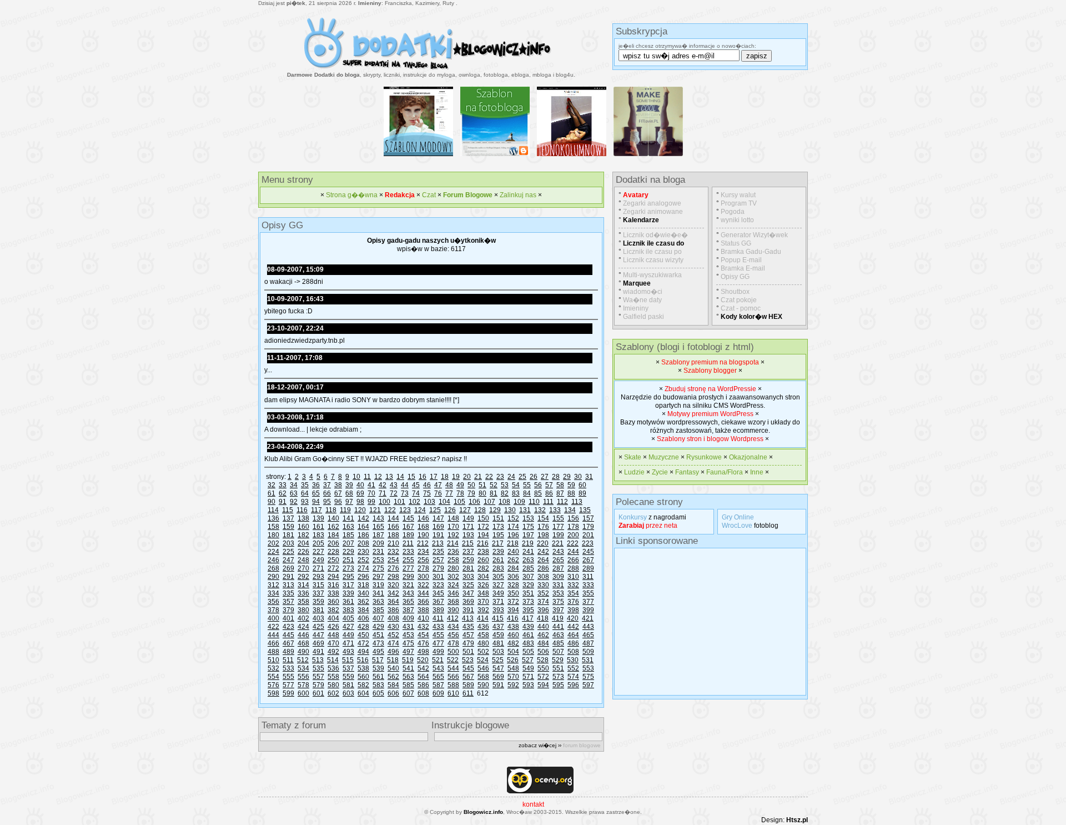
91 (282, 502)
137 (288, 518)
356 (273, 602)
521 (438, 660)
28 (556, 477)
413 (468, 618)
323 (438, 585)
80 (482, 493)
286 (543, 568)
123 (405, 510)
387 (408, 610)
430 (393, 627)
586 (423, 685)
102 (414, 502)
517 (378, 660)
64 (305, 493)
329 (528, 585)
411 (438, 618)
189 (408, 535)
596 (573, 685)
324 (453, 585)
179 (588, 527)
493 (348, 652)
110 (534, 502)
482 (513, 643)
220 (543, 543)
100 (384, 502)
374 (543, 602)
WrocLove (737, 525)
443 (588, 627)
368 (453, 602)
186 (363, 535)
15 (411, 477)
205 (318, 543)
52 (493, 485)
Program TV (739, 203)
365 (408, 602)
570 (513, 677)
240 (513, 552)
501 (468, 652)
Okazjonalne (748, 457)
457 (468, 635)
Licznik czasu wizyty (653, 260)
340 (363, 593)
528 (543, 660)
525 (498, 660)
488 (273, 652)
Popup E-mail (741, 260)
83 (516, 493)
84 (527, 493)
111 (548, 502)
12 (378, 477)
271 (318, 568)
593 (528, 685)
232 (393, 552)
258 (453, 560)
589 (468, 685)
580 (333, 685)
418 (543, 618)
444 (273, 635)
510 (273, 660)
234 (423, 552)
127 (465, 510)
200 (573, 535)
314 (303, 585)
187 (378, 535)
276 (393, 568)
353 (558, 593)
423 (288, 627)
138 (303, 518)
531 (588, 660)
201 (588, 535)
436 (483, 627)
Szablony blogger (710, 370)
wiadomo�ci (642, 292)
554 (273, 677)
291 (288, 577)
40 (360, 485)
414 (483, 618)
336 (303, 593)
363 (378, 602)
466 (273, 643)
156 (573, 518)
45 (416, 485)
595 (558, 685)
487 (588, 643)
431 (408, 627)
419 (558, 618)
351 (528, 593)
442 (573, 627)
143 (378, 518)
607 (408, 693)
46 (427, 485)
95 (327, 502)
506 (543, 652)
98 (360, 502)
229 (348, 552)
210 (393, 543)
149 (468, 518)
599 (288, 693)
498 (423, 652)
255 (408, 560)
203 (288, 543)
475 (408, 643)
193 (468, 535)
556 (303, 677)
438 (513, 627)
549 (528, 668)
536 (333, 668)
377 (588, 602)
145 (408, 518)
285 (528, 568)
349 (498, 593)
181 (288, 535)
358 (303, 602)
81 (493, 493)
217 (498, 543)
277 (408, 568)
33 (282, 485)
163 (348, 527)
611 (468, 693)
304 (483, 577)
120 (360, 510)
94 (316, 502)
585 (408, 685)
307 (528, 577)
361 (348, 602)
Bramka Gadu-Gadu (751, 252)
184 (333, 535)
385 (378, 610)
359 (318, 602)
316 (333, 585)
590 (483, 685)
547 (498, 668)
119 (345, 510)
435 (468, 627)
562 (393, 677)
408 (393, 618)
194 (483, 535)
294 (333, 577)
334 (273, 593)
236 (453, 552)
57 (549, 485)
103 (429, 502)
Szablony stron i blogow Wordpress (710, 439)
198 (543, 535)
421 (588, 618)
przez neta (648, 525)
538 (363, 668)
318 (363, 585)
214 (453, 543)
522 (453, 660)
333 (588, 585)
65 (316, 493)
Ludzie (634, 472)
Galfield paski (643, 317)
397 (558, 610)
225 (288, 552)
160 (303, 527)
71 (382, 493)
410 (423, 618)
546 (483, 668)
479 (468, 643)
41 (371, 485)
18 (445, 477)
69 (360, 493)
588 (453, 685)
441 (558, 627)
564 (423, 677)
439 (528, 627)
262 (513, 560)
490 (303, 652)
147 (438, 518)
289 (588, 568)
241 (528, 552)
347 (468, 593)
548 (513, 668)
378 (273, 610)
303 (468, 577)
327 (498, 585)
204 (303, 543)
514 (333, 660)
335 (288, 593)
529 (558, 660)
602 (333, 693)
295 (348, 577)
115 (287, 510)
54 (516, 485)
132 (540, 510)
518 (393, 660)
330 (543, 585)
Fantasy (687, 472)
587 (438, 685)
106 (474, 502)
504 (513, 652)
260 (483, 560)
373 (528, 602)
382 (333, 610)
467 (288, 643)
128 (480, 510)
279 (438, 568)
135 (585, 510)
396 (543, 610)
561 (378, 677)
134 (570, 510)
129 (495, 510)
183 (318, 535)
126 (450, 510)
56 (538, 485)
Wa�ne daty (642, 300)
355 (588, 593)
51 (482, 485)
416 (513, 618)
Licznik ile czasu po (652, 252)
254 (393, 560)
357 (288, 602)
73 (405, 493)
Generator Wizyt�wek (754, 235)
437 (498, 627)
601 (318, 693)
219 (528, 543)
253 (378, 560)
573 (558, 677)
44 (405, 485)
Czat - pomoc (741, 308)
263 (528, 560)
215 (468, 543)
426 (333, 627)
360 (333, 602)
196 (513, 535)
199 (558, 535)
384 (363, 610)
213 (438, 543)
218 (513, 543)
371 (498, 602)
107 (489, 502)
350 (513, 593)
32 (271, 485)
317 (348, 585)
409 (408, 618)
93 (305, 502)
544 (453, 668)
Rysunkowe (704, 457)
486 (573, 643)
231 (378, 552)
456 (453, 635)
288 (573, 568)
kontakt (533, 804)
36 (316, 485)
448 (333, 635)
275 (378, 568)
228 (333, 552)
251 (348, 560)
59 (571, 485)
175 (528, 527)
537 (348, 668)
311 (588, 577)
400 (273, 618)
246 (273, 560)
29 (567, 477)
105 (459, 502)
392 (483, 610)
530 (573, 660)
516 (363, 660)
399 (588, 610)
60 (582, 485)
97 (349, 502)
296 (363, 577)
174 (513, 527)
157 (588, 518)
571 (528, 677)
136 (273, 518)
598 (273, 693)
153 (528, 518)
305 (498, 577)
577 (288, 685)
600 (303, 693)
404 (333, 618)
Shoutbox (735, 292)
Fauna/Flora (724, 472)
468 (303, 643)
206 (333, 543)
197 (528, 535)
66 (327, 493)
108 (504, 502)
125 (435, 510)
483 (528, 643)
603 (348, 693)
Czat (429, 195)
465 (588, 635)
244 (573, 552)
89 (582, 493)
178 (573, 527)
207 (348, 543)
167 (408, 527)
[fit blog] (648, 157)
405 (348, 618)
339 (348, 593)
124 (420, 510)
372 (513, 602)
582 (363, 685)
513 (318, 660)
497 (408, 652)
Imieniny (635, 308)
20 (467, 477)
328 (513, 585)
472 (363, 643)
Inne (756, 472)
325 (468, 585)
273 (348, 568)
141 (348, 518)
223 (588, 543)
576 (273, 685)
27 (545, 477)
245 (588, 552)
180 (273, 535)
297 (378, 577)
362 (363, 602)
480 (483, 643)
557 (318, 677)
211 (408, 543)
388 (423, 610)
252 (363, 560)
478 (453, 643)
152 (513, 518)
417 (528, 618)
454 (423, 635)
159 (288, 527)
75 (427, 493)
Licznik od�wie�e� (655, 235)
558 (333, 677)
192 (453, 535)
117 (316, 510)
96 (338, 502)
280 (453, 568)
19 (456, 477)
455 (438, 635)
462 (543, 635)
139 (318, 518)
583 (378, 685)
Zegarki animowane (653, 212)
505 (528, 652)
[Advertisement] (702, 621)
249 (318, 560)
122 (390, 510)
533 (288, 668)
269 (288, 568)
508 (573, 652)
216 (483, 543)
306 (513, 577)
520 (423, 660)
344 (423, 593)
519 (408, 660)
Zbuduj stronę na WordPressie (710, 389)
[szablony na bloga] (431, 69)
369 (468, 602)
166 (393, 527)
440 (543, 627)
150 (483, 518)
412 (453, 618)
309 (558, 577)
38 (338, 485)
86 (549, 493)
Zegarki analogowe (652, 203)
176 (543, 527)
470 (333, 643)
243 (558, 552)
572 (543, 677)
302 (453, 577)
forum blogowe (582, 745)
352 (543, 593)
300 (423, 577)
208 (363, 543)
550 (543, 668)
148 (453, 518)
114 (273, 510)
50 (471, 485)
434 (453, 627)
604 (363, 693)
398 (573, 610)
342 (393, 593)
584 (393, 685)
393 (498, 610)
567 (468, 677)
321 (408, 585)
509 (588, 652)
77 (449, 493)
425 (318, 627)
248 (303, 560)
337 (318, 593)
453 (408, 635)
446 (303, 635)
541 (408, 668)
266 (573, 560)
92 (294, 502)
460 (513, 635)
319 (378, 585)
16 (422, 477)
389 (438, 610)
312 (273, 585)
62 (282, 493)
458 (483, 635)
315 (318, 585)
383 (348, 610)
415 (498, 618)
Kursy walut (738, 195)
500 (453, 652)
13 (389, 477)
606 (393, 693)
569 (498, 677)
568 (483, 677)
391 (468, 610)
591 (498, 685)
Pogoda (733, 212)
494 (363, 652)
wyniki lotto (737, 220)
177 (558, 527)
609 (438, 693)
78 (460, 493)
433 (438, 627)
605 (378, 693)
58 (560, 485)
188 (393, 535)
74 (416, 493)
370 (483, 602)
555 (288, 677)
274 (363, 568)
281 (468, 568)
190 (423, 535)
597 (588, 685)
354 (573, 593)
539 (378, 668)
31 (589, 477)
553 (588, 668)
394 (513, 610)
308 (543, 577)
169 (438, 527)
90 (271, 502)
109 (519, 502)
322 (423, 585)
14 (400, 477)
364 (393, 602)
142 (363, 518)
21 (478, 477)
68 (349, 493)
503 (498, 652)
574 (573, 677)
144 (393, 518)
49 (460, 485)
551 (558, 668)
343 (408, 593)
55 (527, 485)
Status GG (736, 243)
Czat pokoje (739, 300)
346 (453, 593)
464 (573, 635)
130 (510, 510)
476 (423, 643)
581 (348, 685)
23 (500, 477)
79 (471, 493)
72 (394, 493)
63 (294, 493)
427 (348, 627)
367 (438, 602)
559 (348, 677)
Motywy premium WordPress (710, 414)
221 (558, 543)
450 (363, 635)
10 (356, 477)
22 (489, 477)
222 (573, 543)
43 (394, 485)
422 (273, 627)
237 (468, 552)
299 (408, 577)
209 (378, 543)
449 (348, 635)
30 (578, 477)
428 (363, 627)
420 (573, 618)
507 (558, 652)
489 (288, 652)
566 (453, 677)
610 (453, 693)
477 (438, 643)
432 (423, 627)
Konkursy (633, 517)
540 (393, 668)
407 (378, 618)
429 (378, 627)
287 (558, 568)
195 (498, 535)
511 (288, 660)
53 (505, 485)
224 (273, 552)
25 (522, 477)
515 (348, 660)
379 (288, 610)
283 (498, 568)
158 (273, 527)
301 (438, 577)
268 (273, 568)
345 (438, 593)
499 (438, 652)
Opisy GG (735, 277)
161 (318, 527)
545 (468, 668)
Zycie (660, 472)
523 (468, 660)
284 (513, 568)
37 (327, 485)
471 (348, 643)
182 (303, 535)
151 (498, 518)
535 (318, 668)
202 (273, 543)
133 (555, 510)
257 (438, 560)
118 (330, 510)
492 (333, 652)
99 (371, 502)
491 (318, 652)
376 (573, 602)
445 (288, 635)
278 (423, 568)
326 (483, 585)
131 (525, 510)
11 (367, 477)
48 (449, 485)
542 (423, 668)
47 (438, 485)
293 (318, 577)
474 (393, 643)
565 (438, 677)
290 (273, 577)
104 (444, 502)
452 (393, 635)
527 (528, 660)
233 (408, 552)
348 (483, 593)
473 (378, 643)
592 (513, 685)
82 (505, 493)
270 (303, 568)
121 (375, 510)
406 (363, 618)
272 (333, 568)
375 (558, 602)
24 (511, 477)
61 (271, 493)
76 (438, 493)
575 (588, 677)
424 (303, 627)
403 (318, 618)
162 (333, 527)
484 (543, 643)
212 (423, 543)
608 (423, 693)
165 (378, 527)
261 (498, 560)
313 (288, 585)
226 (303, 552)
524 (483, 660)
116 (302, 510)
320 (393, 585)
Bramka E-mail (743, 268)
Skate (632, 457)
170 (453, 527)
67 (338, 493)
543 (438, 668)
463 (558, 635)
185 (348, 535)
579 (318, 685)
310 (573, 577)
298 (393, 577)
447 (318, 635)
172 (483, 527)
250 (333, 560)
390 (453, 610)
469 (318, 643)
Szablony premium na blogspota (710, 362)
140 (333, 518)
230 (363, 552)
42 (382, 485)
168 (423, 527)
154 (543, 518)
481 (498, 643)
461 (528, 635)
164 (363, 527)
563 (408, 677)
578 (303, 685)
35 (305, 485)
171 (468, 527)
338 (333, 593)
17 (434, 477)
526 (513, 660)
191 (438, 535)
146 (423, 518)
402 (303, 618)
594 (543, 685)
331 (558, 585)
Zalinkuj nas (518, 195)
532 (273, 668)
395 (528, 610)
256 (423, 560)
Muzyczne (663, 457)
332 (573, 585)
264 (543, 560)
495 (378, 652)
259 (468, 560)
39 (349, 485)
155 (558, 518)
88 (571, 493)
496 (393, 652)
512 (303, 660)
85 (538, 493)
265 (558, 560)
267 (588, 560)
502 (483, 652)
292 (303, 577)
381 (318, 610)
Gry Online (738, 517)
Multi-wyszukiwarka (652, 275)
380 (303, 610)
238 (483, 552)
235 (438, 552)
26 (533, 477)
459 (498, 635)
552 (573, 668)
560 (363, 677)
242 (543, 552)
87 (560, 493)
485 (558, 643)
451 (378, 635)
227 (318, 552)
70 (371, 493)
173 (498, 527)
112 (562, 502)
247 (288, 560)
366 (423, 602)
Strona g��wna (352, 195)
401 (288, 618)
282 (483, 568)
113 (576, 502)
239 (498, 552)
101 (399, 502)
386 (393, 610)
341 (378, 593)
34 (294, 485)
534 (303, 668)
